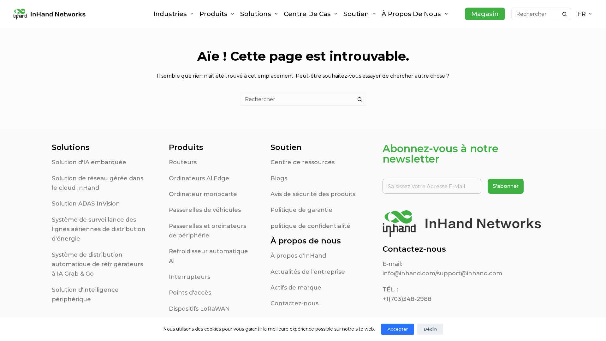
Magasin (485, 14)
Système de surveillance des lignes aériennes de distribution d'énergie (99, 229)
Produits (213, 14)
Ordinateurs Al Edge (199, 178)
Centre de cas (307, 14)
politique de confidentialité (310, 226)
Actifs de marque (295, 287)
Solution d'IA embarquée (89, 162)
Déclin (430, 329)
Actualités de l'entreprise (307, 271)
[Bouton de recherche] (564, 14)
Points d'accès (190, 292)
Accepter (398, 329)
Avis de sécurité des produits (312, 194)
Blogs (278, 178)
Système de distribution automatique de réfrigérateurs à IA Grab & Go (97, 264)
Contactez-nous (294, 303)
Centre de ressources (302, 162)
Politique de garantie (301, 209)
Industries (170, 14)
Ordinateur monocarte (203, 194)
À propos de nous (411, 14)
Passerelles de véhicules (205, 209)
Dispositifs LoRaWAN (199, 308)
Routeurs (183, 162)
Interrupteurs (189, 276)
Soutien (356, 14)
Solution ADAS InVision (86, 203)
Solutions (255, 14)
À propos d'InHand (298, 255)
